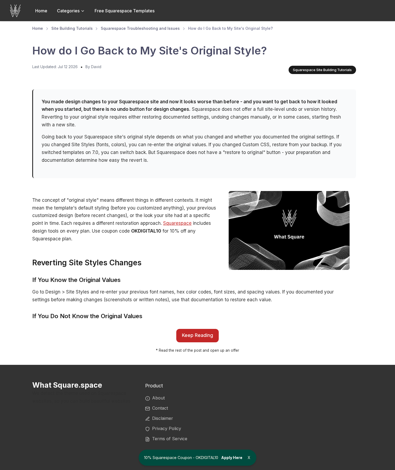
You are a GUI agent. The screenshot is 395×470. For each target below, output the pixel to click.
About (158, 398)
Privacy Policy (166, 428)
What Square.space (67, 385)
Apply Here (231, 457)
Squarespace (177, 223)
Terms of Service (169, 438)
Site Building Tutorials (72, 28)
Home (41, 10)
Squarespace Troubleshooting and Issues (140, 28)
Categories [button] (69, 10)
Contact (160, 408)
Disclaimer (162, 418)
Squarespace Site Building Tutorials (322, 70)
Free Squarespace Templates (125, 10)
